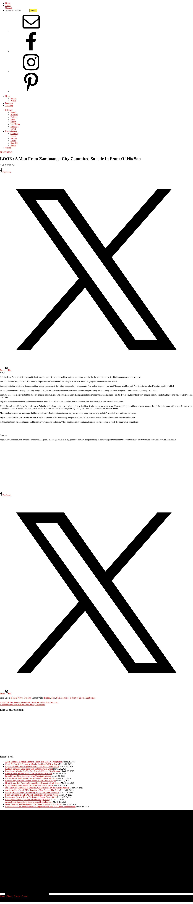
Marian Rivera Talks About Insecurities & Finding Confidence (31, 778)
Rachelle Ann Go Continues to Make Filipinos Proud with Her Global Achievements (40, 807)
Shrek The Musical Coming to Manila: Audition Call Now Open (32, 764)
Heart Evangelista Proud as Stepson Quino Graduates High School (33, 783)
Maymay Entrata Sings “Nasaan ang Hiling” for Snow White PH (32, 792)
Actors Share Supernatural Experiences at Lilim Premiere (29, 802)
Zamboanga (90, 698)
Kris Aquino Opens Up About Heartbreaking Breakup (27, 799)
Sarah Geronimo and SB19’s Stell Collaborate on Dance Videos (31, 795)
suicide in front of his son (74, 698)
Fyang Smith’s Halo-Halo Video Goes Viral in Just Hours (29, 785)
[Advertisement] (79, 466)
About (9, 896)
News (20, 698)
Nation (14, 698)
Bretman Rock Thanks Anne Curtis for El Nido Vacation (28, 773)
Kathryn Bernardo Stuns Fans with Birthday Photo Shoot (29, 769)
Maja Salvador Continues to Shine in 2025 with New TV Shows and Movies (37, 788)
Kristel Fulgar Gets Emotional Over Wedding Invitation (28, 776)
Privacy (17, 896)
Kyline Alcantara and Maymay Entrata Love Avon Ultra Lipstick (32, 766)
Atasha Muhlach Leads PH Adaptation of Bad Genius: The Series (32, 790)
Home (2, 896)
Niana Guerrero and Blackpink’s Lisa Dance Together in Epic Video (33, 804)
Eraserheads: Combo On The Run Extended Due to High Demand (32, 771)
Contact (25, 896)
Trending (27, 698)
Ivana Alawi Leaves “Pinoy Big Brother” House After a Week (31, 797)
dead (53, 698)
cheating (46, 698)
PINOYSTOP (6, 152)
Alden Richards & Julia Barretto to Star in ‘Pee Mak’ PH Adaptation (33, 762)
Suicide (59, 698)
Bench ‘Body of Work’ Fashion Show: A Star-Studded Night (30, 781)
